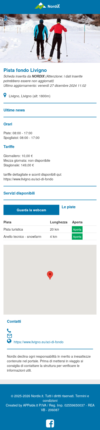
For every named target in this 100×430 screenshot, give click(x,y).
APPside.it (30, 405)
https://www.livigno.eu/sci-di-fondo (38, 341)
